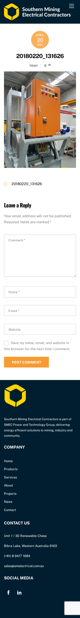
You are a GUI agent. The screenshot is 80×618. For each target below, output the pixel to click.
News (8, 501)
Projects (10, 493)
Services (10, 477)
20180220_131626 (40, 56)
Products (11, 469)
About (8, 485)
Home (8, 461)
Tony (33, 65)
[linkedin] (19, 592)
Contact (10, 510)
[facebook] (8, 592)
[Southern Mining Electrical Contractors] (37, 18)
